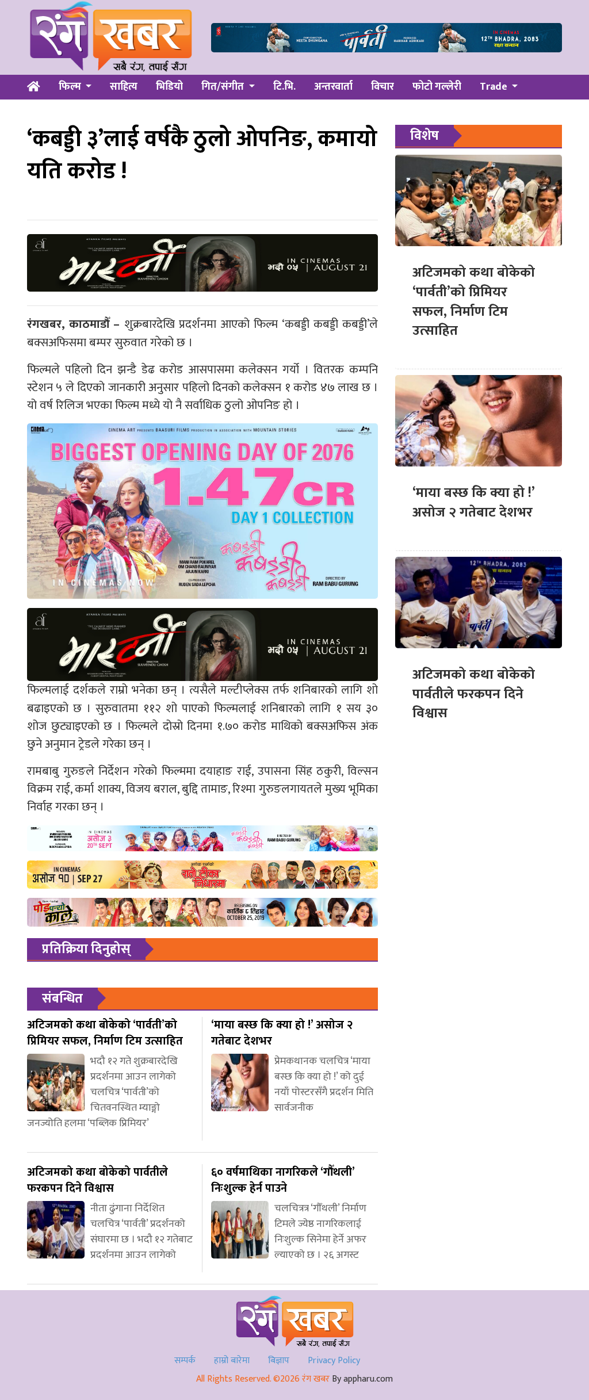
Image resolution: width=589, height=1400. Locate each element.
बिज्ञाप (278, 1360)
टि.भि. (284, 86)
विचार (382, 86)
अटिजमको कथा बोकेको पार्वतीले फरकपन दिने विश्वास (473, 694)
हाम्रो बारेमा (232, 1360)
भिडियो (169, 86)
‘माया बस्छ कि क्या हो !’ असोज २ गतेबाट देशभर (473, 502)
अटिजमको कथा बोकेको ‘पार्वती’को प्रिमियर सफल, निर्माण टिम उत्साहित (473, 301)
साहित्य (123, 86)
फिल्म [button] (71, 86)
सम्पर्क (185, 1360)
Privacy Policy (334, 1360)
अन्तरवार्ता (333, 86)
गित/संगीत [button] (223, 86)
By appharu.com (362, 1379)
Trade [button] (495, 86)
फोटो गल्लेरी (436, 86)
